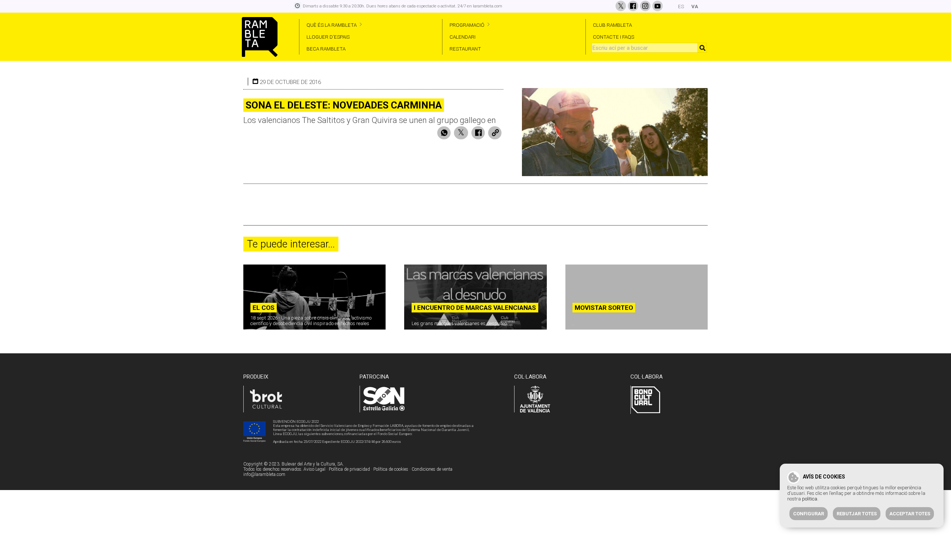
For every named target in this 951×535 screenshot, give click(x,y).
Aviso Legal (314, 469)
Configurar (808, 513)
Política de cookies (390, 469)
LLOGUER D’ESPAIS (328, 37)
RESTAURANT (465, 49)
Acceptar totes (909, 513)
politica (809, 499)
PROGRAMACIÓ (466, 25)
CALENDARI (462, 37)
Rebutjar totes (857, 513)
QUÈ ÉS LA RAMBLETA (331, 25)
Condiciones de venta (432, 469)
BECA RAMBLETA (325, 49)
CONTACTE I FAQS (613, 37)
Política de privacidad (349, 469)
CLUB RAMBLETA (612, 25)
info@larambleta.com (264, 474)
